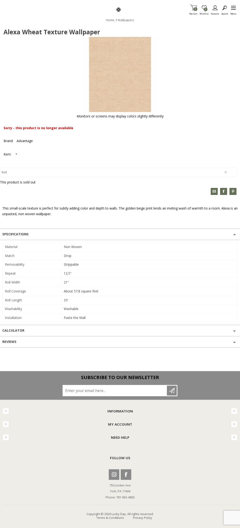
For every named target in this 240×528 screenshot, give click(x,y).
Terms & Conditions (110, 518)
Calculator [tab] (13, 330)
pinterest (232, 191)
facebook (223, 191)
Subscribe (172, 391)
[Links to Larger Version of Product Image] (120, 74)
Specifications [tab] (15, 234)
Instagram (114, 474)
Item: (8, 154)
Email (214, 191)
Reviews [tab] (9, 341)
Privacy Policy (142, 518)
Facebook (126, 474)
